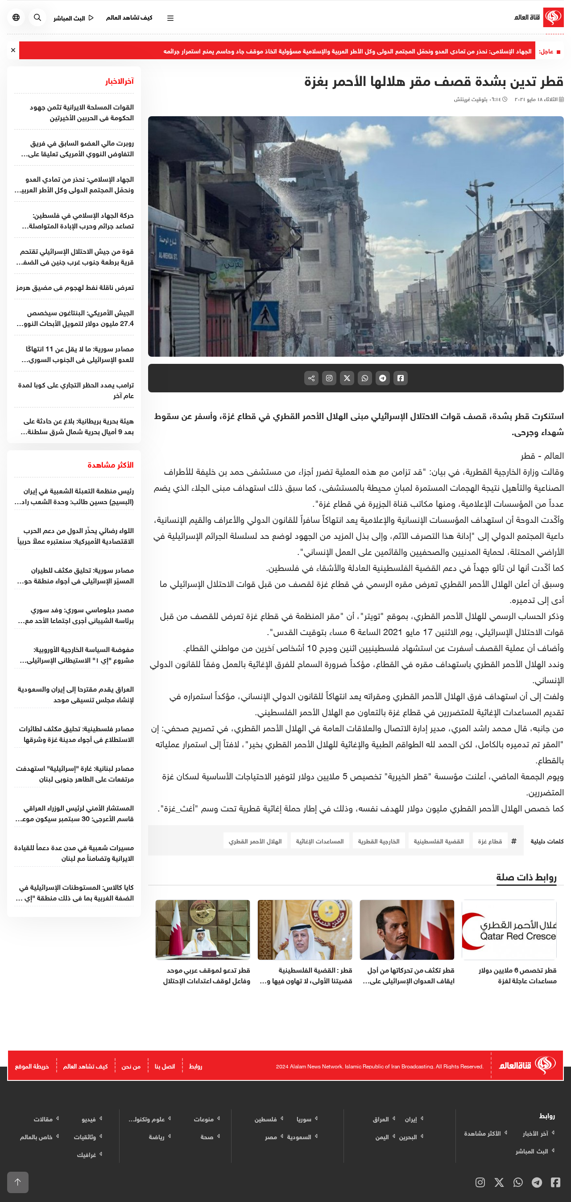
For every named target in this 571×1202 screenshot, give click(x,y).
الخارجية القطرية (379, 840)
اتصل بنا (165, 1065)
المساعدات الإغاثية (320, 840)
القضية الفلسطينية (439, 840)
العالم (554, 453)
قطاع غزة (490, 840)
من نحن (131, 1065)
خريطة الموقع (32, 1065)
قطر (528, 453)
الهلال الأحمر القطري (255, 840)
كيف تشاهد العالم (129, 16)
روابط (195, 1065)
